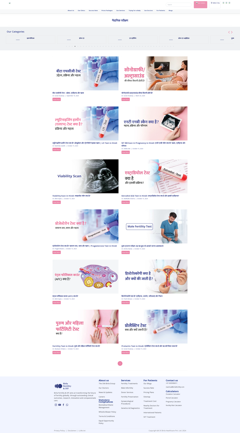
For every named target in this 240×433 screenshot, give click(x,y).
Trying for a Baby (135, 10)
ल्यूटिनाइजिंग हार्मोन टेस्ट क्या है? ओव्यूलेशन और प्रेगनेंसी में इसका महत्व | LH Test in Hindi (84, 143)
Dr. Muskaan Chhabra (59, 349)
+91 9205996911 (171, 383)
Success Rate (93, 10)
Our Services (120, 10)
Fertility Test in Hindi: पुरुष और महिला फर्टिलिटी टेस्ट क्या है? (76, 346)
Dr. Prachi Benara (127, 299)
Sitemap (147, 397)
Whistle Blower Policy (107, 412)
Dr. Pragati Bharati (58, 249)
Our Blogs (148, 383)
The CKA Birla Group (107, 383)
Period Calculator (172, 398)
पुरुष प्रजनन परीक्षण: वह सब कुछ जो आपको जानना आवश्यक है (142, 246)
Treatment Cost (150, 401)
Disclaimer (72, 430)
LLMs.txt (82, 430)
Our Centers (201, 3)
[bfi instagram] (224, 4)
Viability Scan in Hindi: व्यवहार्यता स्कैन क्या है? (71, 196)
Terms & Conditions (107, 416)
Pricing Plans (149, 392)
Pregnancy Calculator (173, 402)
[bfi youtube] (227, 4)
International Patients (152, 412)
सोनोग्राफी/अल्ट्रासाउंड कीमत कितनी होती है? (137, 93)
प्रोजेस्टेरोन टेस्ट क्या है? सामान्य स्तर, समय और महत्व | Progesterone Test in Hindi (84, 246)
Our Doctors (148, 10)
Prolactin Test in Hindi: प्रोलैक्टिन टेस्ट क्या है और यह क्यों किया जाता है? (149, 346)
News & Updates (105, 392)
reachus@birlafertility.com (175, 387)
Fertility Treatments (129, 383)
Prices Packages (107, 10)
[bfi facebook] (230, 4)
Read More (56, 99)
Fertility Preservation (129, 397)
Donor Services (127, 392)
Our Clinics (81, 10)
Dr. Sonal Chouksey (58, 96)
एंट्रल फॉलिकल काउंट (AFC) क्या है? (65, 296)
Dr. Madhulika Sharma (128, 198)
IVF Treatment (149, 417)
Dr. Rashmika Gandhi (58, 146)
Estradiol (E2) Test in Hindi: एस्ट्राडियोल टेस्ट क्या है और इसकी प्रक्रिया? (150, 196)
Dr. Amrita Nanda (127, 249)
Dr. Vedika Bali (126, 149)
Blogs (171, 10)
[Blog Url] (85, 73)
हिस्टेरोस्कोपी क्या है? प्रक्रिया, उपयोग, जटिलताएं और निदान (142, 296)
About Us (71, 10)
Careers (102, 397)
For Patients (161, 10)
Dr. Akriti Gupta (57, 198)
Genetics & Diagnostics (130, 408)
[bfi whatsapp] (67, 404)
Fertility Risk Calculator (174, 405)
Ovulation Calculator (173, 394)
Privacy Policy (60, 430)
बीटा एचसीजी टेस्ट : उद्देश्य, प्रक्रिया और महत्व (68, 93)
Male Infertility (127, 388)
